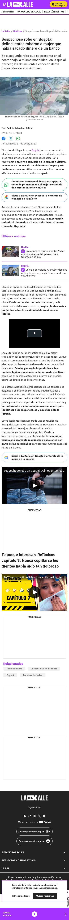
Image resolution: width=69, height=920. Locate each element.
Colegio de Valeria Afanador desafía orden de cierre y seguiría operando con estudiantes (44, 272)
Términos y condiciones (18, 880)
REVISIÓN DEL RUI (54, 11)
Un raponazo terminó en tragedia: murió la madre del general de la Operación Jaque (43, 253)
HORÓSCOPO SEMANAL (29, 11)
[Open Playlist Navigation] (65, 914)
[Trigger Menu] (4, 4)
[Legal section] (64, 868)
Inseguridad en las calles (44, 668)
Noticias (17, 31)
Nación (24, 247)
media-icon (34, 914)
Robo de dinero (14, 668)
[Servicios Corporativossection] (64, 860)
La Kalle (6, 31)
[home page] (34, 798)
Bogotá (35, 150)
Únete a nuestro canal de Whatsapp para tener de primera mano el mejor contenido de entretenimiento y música (36, 184)
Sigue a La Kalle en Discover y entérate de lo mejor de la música (36, 197)
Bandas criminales (32, 675)
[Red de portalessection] (64, 852)
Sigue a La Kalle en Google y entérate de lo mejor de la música (37, 457)
